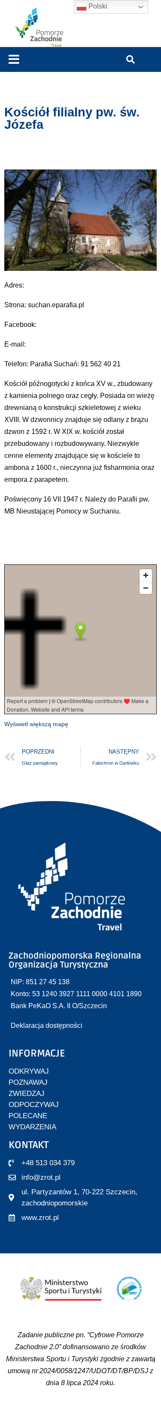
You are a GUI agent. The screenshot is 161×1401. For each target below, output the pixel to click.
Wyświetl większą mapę (36, 724)
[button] (14, 59)
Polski (97, 6)
